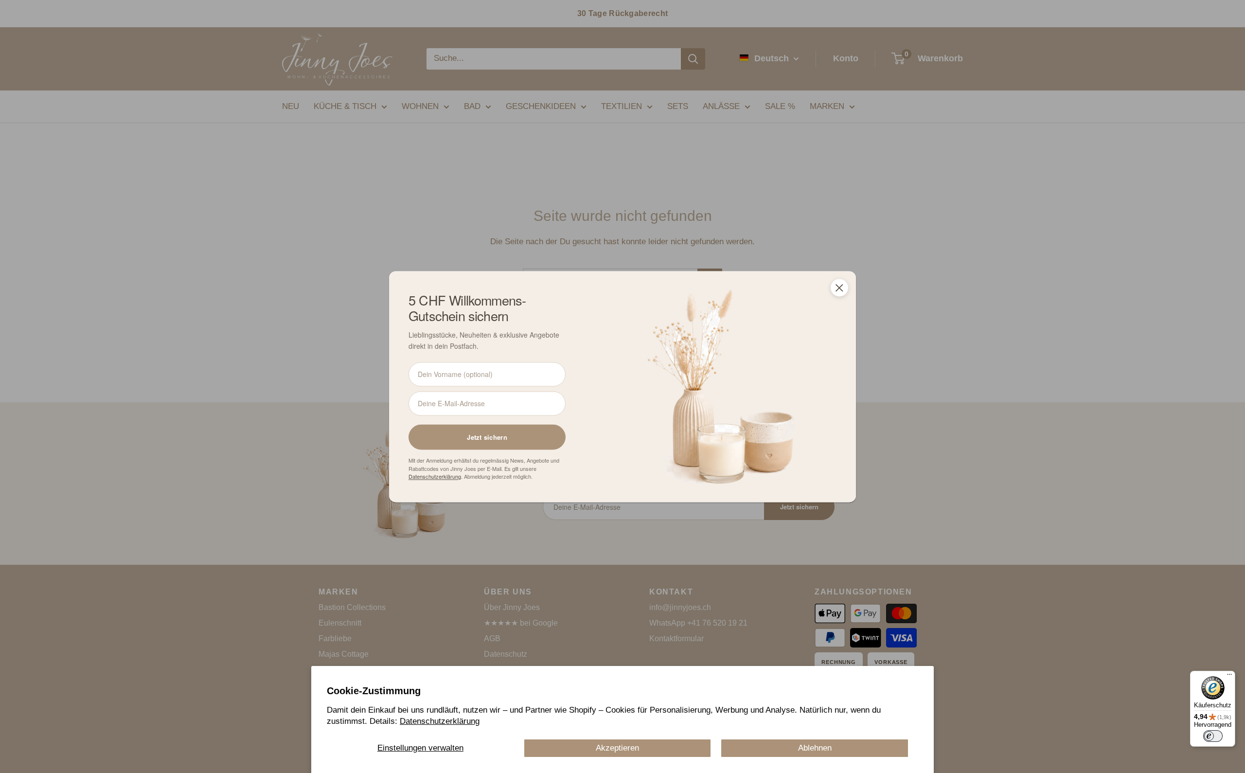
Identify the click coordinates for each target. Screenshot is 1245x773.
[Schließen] (839, 287)
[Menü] (1229, 677)
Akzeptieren (617, 748)
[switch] (1213, 736)
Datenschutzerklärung (440, 721)
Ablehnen (815, 748)
